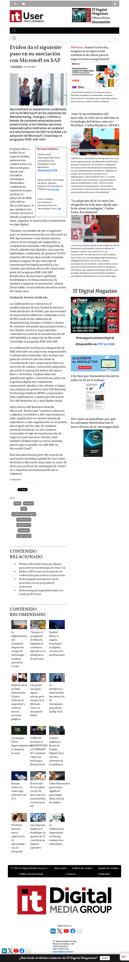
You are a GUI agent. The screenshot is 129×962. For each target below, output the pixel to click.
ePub (110, 344)
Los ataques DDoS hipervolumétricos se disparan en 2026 (21, 745)
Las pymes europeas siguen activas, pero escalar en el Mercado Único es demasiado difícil (37, 700)
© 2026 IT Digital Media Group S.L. (29, 868)
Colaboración (23, 519)
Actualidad (24, 530)
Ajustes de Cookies (108, 868)
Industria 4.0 (24, 525)
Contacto (70, 874)
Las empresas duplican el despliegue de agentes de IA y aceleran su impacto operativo (38, 837)
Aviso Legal (60, 868)
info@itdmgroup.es (63, 951)
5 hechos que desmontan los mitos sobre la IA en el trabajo (95, 378)
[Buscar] (15, 3)
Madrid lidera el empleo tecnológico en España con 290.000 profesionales (57, 644)
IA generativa (23, 536)
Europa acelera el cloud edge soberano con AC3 (18, 791)
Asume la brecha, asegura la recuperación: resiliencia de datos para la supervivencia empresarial (90, 53)
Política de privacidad (31, 874)
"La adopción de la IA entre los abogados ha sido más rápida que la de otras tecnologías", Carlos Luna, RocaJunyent (94, 206)
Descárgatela (101, 22)
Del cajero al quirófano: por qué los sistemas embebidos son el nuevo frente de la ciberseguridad (95, 423)
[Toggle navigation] (14, 30)
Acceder (54, 189)
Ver (59, 208)
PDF (101, 344)
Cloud (17, 503)
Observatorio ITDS (47, 170)
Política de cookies (82, 868)
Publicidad (104, 874)
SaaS (24, 509)
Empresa (28, 503)
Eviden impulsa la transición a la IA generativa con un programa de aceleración (38, 583)
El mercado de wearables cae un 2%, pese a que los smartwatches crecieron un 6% (38, 795)
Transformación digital (24, 514)
